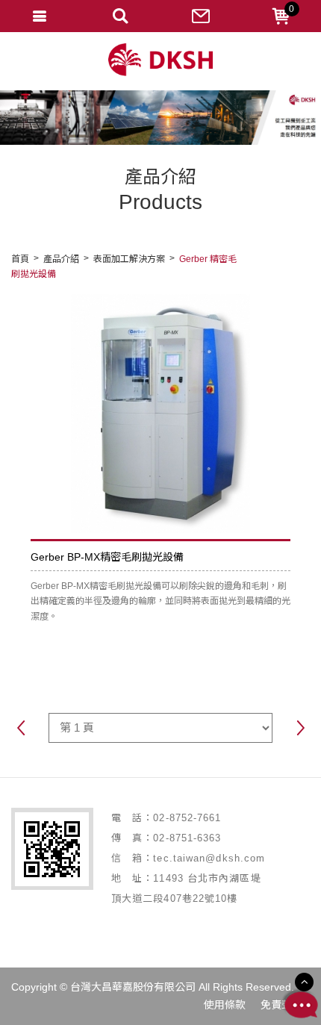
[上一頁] (20, 729)
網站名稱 (160, 60)
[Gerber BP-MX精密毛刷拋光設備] (160, 413)
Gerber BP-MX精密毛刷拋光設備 (107, 557)
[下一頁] (300, 729)
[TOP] (304, 982)
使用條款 (225, 1005)
